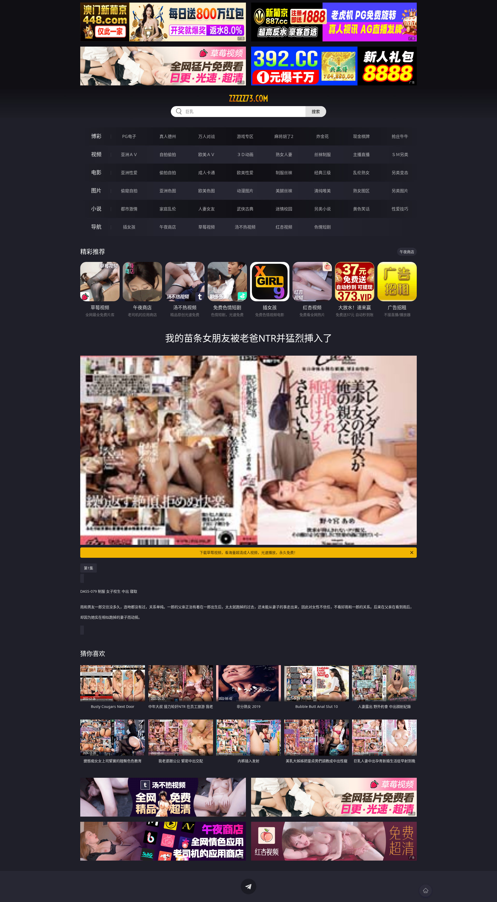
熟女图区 (361, 191)
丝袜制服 (322, 154)
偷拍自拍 (167, 172)
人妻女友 (206, 209)
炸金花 (322, 136)
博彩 (96, 136)
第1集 (88, 568)
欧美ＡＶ (206, 154)
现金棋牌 (361, 136)
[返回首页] (425, 890)
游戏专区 (245, 136)
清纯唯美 (322, 191)
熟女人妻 (284, 154)
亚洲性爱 (129, 172)
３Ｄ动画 (245, 154)
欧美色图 (206, 191)
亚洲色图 (167, 191)
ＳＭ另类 (400, 154)
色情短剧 (322, 227)
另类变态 (400, 172)
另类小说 (322, 209)
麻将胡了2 (283, 136)
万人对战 (206, 136)
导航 (96, 226)
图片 (96, 190)
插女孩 (129, 227)
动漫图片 (245, 191)
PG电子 (129, 136)
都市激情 (129, 209)
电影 (96, 172)
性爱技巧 (400, 209)
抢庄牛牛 (400, 136)
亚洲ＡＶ (129, 154)
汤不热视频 (245, 227)
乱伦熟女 (361, 172)
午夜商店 (167, 227)
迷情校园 (284, 209)
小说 (96, 208)
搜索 (316, 111)
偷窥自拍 (129, 191)
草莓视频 (206, 227)
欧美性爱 (245, 172)
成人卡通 (206, 172)
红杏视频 (284, 227)
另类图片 (400, 191)
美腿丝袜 (284, 191)
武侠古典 (245, 209)
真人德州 (167, 136)
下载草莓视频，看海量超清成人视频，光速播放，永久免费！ (248, 552)
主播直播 (361, 154)
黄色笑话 (361, 209)
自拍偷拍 (167, 154)
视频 (96, 154)
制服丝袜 (284, 172)
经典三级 (322, 172)
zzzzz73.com (248, 98)
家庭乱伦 (167, 209)
